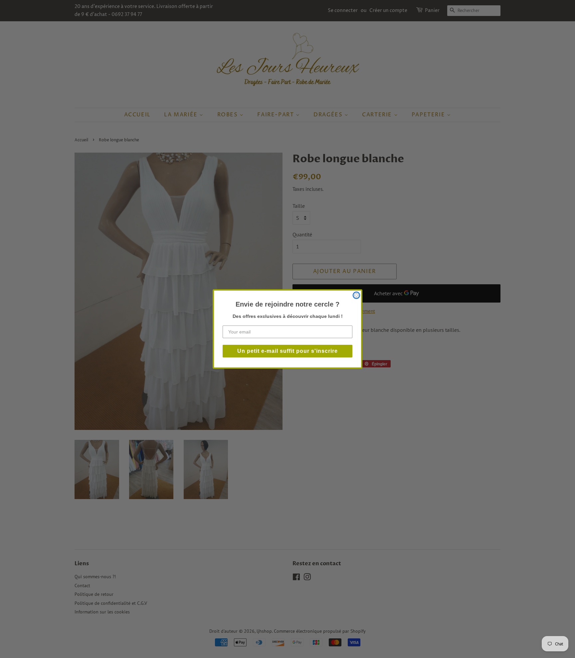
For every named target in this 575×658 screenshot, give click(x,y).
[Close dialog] (356, 295)
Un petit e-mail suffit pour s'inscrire (287, 351)
